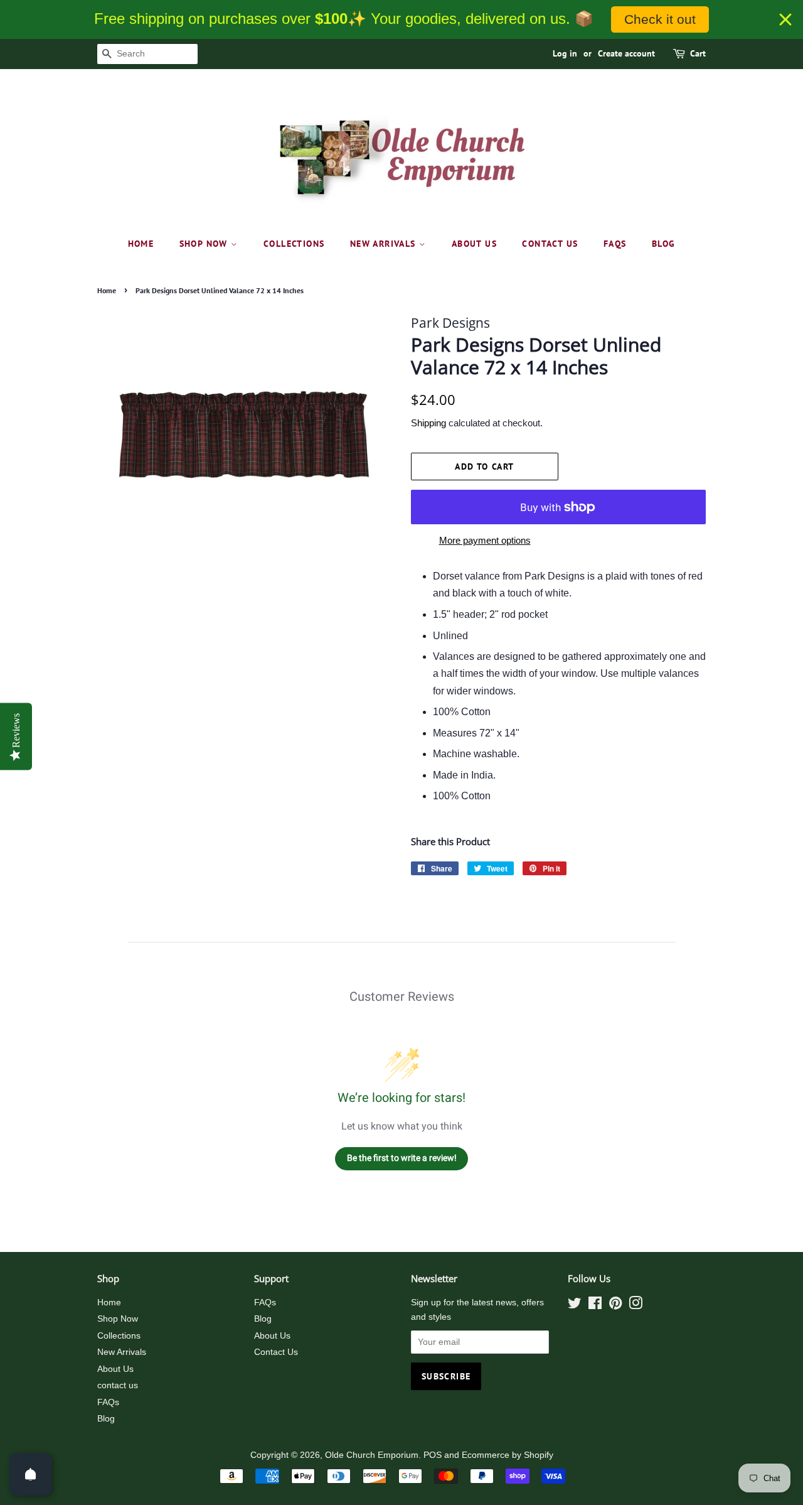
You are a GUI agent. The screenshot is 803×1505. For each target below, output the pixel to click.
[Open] (30, 1474)
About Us (474, 243)
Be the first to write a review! (402, 1158)
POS (432, 1455)
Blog (664, 243)
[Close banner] (785, 19)
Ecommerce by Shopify (507, 1455)
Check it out (660, 19)
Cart (698, 53)
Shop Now (205, 243)
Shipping (428, 423)
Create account (626, 53)
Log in (565, 53)
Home (141, 243)
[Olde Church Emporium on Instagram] (635, 1305)
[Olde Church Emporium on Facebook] (595, 1305)
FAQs (615, 243)
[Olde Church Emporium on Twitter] (575, 1305)
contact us (550, 243)
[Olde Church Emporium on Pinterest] (615, 1305)
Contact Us (276, 1352)
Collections (293, 243)
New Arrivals (384, 243)
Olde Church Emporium (371, 1455)
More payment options (485, 540)
